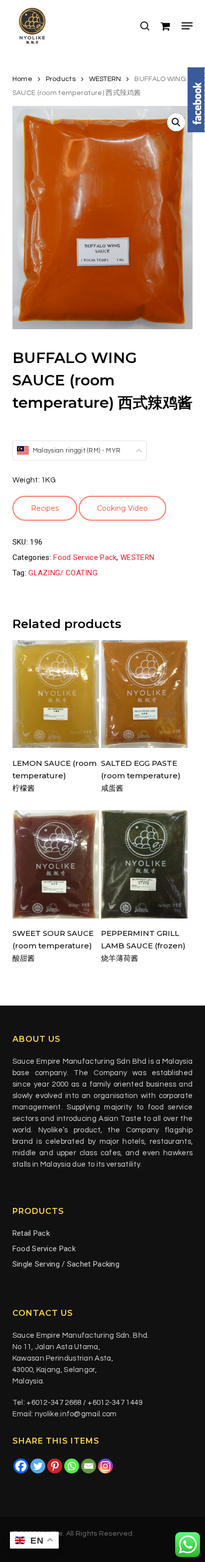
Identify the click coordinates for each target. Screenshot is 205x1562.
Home (22, 79)
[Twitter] (37, 1466)
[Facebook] (20, 1466)
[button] (187, 26)
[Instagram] (105, 1466)
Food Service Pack (84, 557)
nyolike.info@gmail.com (76, 1414)
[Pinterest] (54, 1466)
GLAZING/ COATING (63, 572)
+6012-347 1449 (115, 1402)
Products (61, 79)
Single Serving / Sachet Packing (65, 1264)
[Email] (88, 1466)
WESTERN (105, 79)
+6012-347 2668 (53, 1402)
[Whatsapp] (71, 1466)
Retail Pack (31, 1233)
